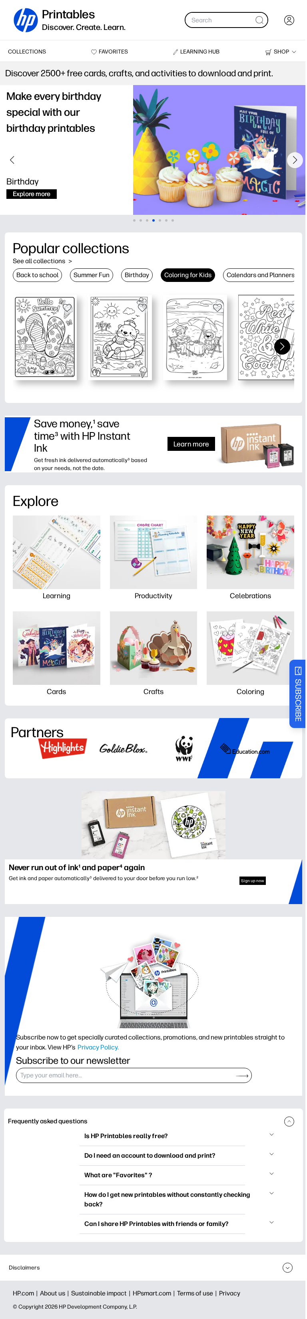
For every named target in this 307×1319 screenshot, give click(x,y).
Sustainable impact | (102, 1293)
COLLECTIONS (27, 51)
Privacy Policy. (98, 1043)
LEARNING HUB (195, 51)
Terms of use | (198, 1293)
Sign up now (247, 877)
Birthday (137, 275)
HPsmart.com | (155, 1293)
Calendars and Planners (261, 275)
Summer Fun (92, 275)
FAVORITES (111, 51)
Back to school (37, 275)
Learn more (185, 444)
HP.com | (26, 1293)
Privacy (229, 1293)
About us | (55, 1293)
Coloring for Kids (187, 275)
